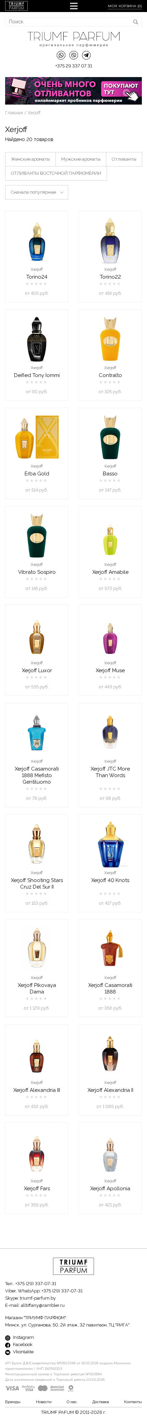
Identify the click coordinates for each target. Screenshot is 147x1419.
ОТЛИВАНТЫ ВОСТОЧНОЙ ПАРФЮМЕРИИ (56, 173)
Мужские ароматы (81, 159)
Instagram (23, 1337)
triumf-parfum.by (38, 1298)
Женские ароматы (30, 159)
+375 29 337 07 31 (73, 65)
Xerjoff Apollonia (110, 1188)
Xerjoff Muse (110, 670)
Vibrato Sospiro (37, 572)
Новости (44, 1401)
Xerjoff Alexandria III (36, 1090)
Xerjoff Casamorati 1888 (110, 988)
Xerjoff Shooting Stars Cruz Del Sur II (37, 883)
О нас (72, 1401)
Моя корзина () (125, 6)
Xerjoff (37, 269)
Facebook (22, 1344)
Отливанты (124, 159)
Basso (110, 474)
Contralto (110, 375)
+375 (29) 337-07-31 (35, 1283)
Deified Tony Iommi (37, 375)
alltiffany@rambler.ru (43, 1305)
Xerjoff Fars (37, 1188)
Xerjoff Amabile (110, 572)
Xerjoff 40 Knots (110, 880)
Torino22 (110, 277)
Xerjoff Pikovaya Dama (37, 988)
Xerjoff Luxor (37, 670)
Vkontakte (23, 1351)
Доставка (100, 1401)
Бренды (13, 1401)
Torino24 (37, 277)
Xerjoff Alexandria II (110, 1090)
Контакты (133, 1401)
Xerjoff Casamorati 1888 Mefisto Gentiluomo (37, 775)
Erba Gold (37, 474)
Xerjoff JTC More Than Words (110, 772)
